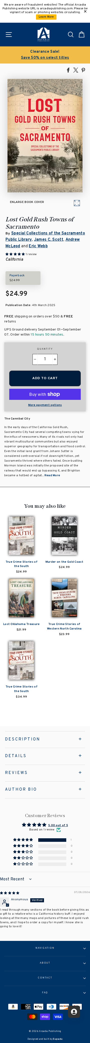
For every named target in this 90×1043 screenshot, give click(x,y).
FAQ (45, 992)
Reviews (16, 773)
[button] (23, 840)
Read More (52, 475)
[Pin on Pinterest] (83, 70)
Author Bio (21, 789)
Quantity (45, 349)
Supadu (57, 1039)
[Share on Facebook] (68, 70)
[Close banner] (85, 11)
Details (15, 756)
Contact (45, 977)
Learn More (46, 17)
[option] (45, 55)
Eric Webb (38, 246)
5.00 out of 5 (58, 825)
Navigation (45, 948)
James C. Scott (48, 239)
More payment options (45, 405)
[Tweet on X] (75, 70)
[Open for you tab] (74, 1012)
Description (22, 739)
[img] (10, 893)
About (45, 963)
